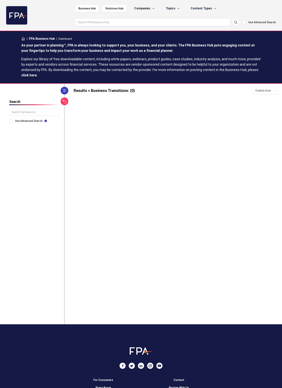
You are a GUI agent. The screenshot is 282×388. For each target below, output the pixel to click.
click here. (29, 75)
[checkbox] (244, 22)
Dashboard (65, 38)
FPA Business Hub (41, 38)
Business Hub (87, 8)
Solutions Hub (114, 8)
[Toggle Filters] (64, 90)
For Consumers (103, 379)
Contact (179, 379)
